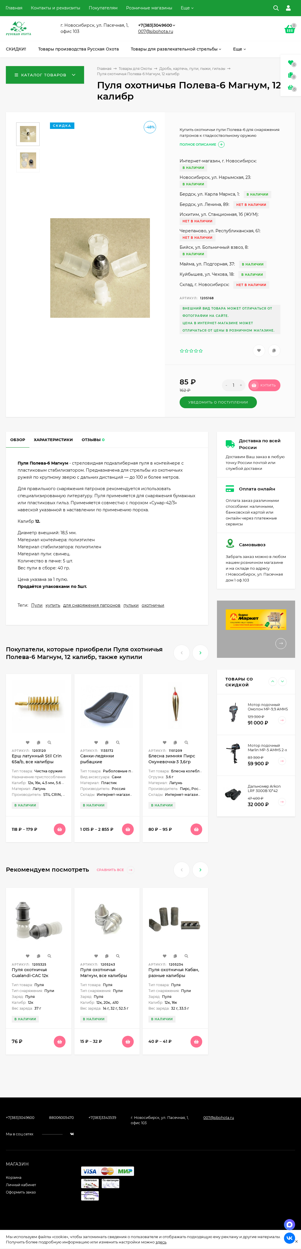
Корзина (13, 1177)
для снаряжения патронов (92, 605)
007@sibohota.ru (155, 31)
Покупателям (103, 8)
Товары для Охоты (135, 68)
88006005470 (61, 1117)
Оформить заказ (21, 1192)
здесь (160, 1242)
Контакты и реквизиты (55, 8)
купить (53, 605)
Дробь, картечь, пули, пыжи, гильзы (192, 68)
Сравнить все (111, 870)
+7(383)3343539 (102, 1117)
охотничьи (153, 605)
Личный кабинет (21, 1185)
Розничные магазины (149, 8)
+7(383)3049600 (155, 25)
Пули (37, 605)
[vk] (72, 1134)
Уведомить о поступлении (218, 402)
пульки (131, 605)
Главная (14, 8)
